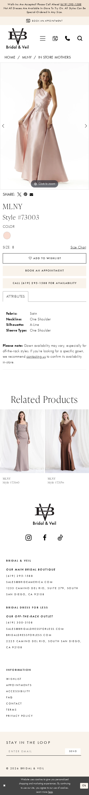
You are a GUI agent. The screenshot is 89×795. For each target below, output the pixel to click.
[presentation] (22, 441)
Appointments (19, 685)
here (50, 792)
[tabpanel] (44, 126)
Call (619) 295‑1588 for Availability (45, 283)
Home (10, 57)
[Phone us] (67, 38)
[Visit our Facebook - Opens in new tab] (45, 537)
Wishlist (14, 679)
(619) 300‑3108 (19, 622)
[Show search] (80, 38)
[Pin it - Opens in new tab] (25, 194)
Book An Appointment (44, 270)
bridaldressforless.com (29, 635)
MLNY (27, 57)
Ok (84, 785)
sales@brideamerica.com (29, 582)
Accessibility (18, 691)
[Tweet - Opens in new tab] (19, 194)
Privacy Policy (19, 716)
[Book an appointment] (55, 38)
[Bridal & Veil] (17, 38)
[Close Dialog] (4, 786)
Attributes (15, 296)
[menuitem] (42, 38)
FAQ (9, 697)
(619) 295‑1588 (70, 4)
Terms (11, 709)
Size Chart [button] (78, 247)
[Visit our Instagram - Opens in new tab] (29, 537)
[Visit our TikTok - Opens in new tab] (60, 537)
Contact (14, 703)
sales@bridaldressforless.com (35, 629)
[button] (42, 38)
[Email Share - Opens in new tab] (31, 194)
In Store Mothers (54, 57)
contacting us (36, 356)
